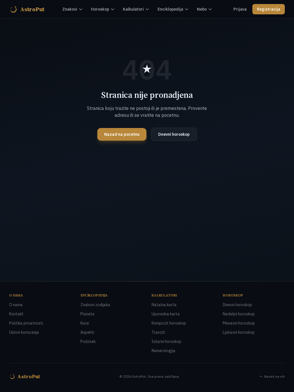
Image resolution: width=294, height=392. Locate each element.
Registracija (268, 9)
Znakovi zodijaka (95, 304)
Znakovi (69, 9)
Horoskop (100, 9)
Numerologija (163, 350)
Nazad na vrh (274, 376)
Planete (87, 314)
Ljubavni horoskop (239, 332)
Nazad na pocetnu (122, 134)
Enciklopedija (170, 9)
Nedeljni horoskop (239, 314)
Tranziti (158, 332)
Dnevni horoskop (174, 134)
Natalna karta (164, 304)
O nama (16, 304)
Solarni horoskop (166, 341)
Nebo (202, 9)
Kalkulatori (133, 9)
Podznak (88, 341)
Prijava (240, 9)
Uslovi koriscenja (24, 332)
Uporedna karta (166, 314)
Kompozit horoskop (169, 323)
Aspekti (87, 332)
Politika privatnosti (26, 323)
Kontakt (16, 314)
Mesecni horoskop (239, 323)
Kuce (84, 323)
